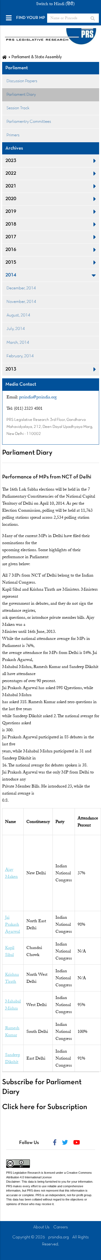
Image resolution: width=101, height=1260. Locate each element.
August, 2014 (18, 315)
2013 (10, 369)
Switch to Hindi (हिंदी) (55, 3)
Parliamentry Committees (28, 122)
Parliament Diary (21, 95)
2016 (10, 249)
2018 (10, 224)
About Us (41, 1227)
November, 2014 (21, 302)
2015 (10, 262)
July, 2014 (15, 329)
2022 (10, 173)
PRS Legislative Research (23, 1172)
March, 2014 (17, 343)
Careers (60, 1227)
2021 (10, 186)
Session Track (17, 108)
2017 (10, 237)
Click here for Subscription (44, 1107)
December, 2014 (21, 288)
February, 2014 (20, 356)
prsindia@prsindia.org (38, 397)
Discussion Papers (21, 81)
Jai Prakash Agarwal (12, 924)
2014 (10, 275)
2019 (10, 211)
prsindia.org (58, 1237)
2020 (10, 199)
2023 (10, 160)
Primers (12, 135)
